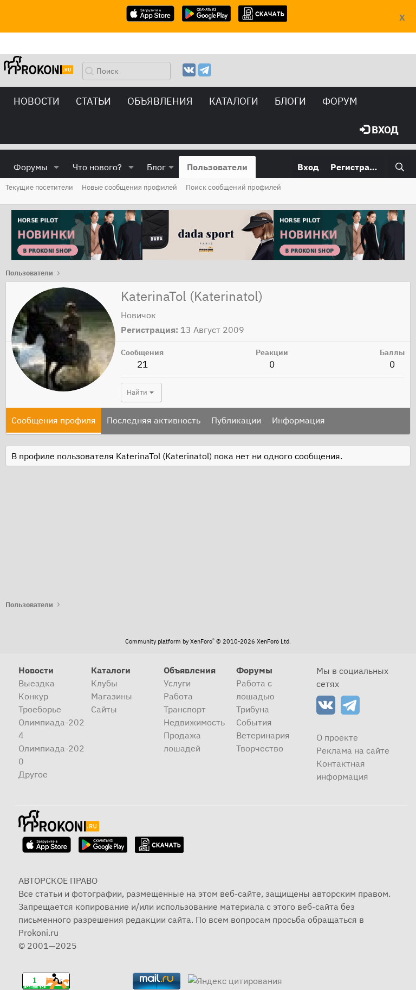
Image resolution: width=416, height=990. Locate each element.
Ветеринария (263, 735)
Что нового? (97, 167)
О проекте (337, 737)
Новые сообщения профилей (129, 187)
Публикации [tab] (236, 420)
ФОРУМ (340, 101)
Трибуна (252, 709)
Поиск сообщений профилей (233, 187)
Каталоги (233, 101)
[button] (56, 167)
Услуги (177, 683)
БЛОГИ (290, 101)
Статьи (93, 101)
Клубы (104, 683)
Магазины (111, 696)
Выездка (36, 683)
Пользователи (217, 167)
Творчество (259, 748)
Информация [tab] (298, 420)
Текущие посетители (39, 187)
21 (142, 364)
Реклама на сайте (352, 750)
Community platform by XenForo (208, 641)
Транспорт (185, 709)
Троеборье (39, 709)
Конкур (33, 696)
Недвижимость (194, 722)
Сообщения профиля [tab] (53, 420)
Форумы (31, 167)
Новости (37, 101)
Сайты (104, 709)
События (254, 722)
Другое (33, 774)
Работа (178, 696)
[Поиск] (399, 167)
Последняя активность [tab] (153, 420)
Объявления (160, 101)
